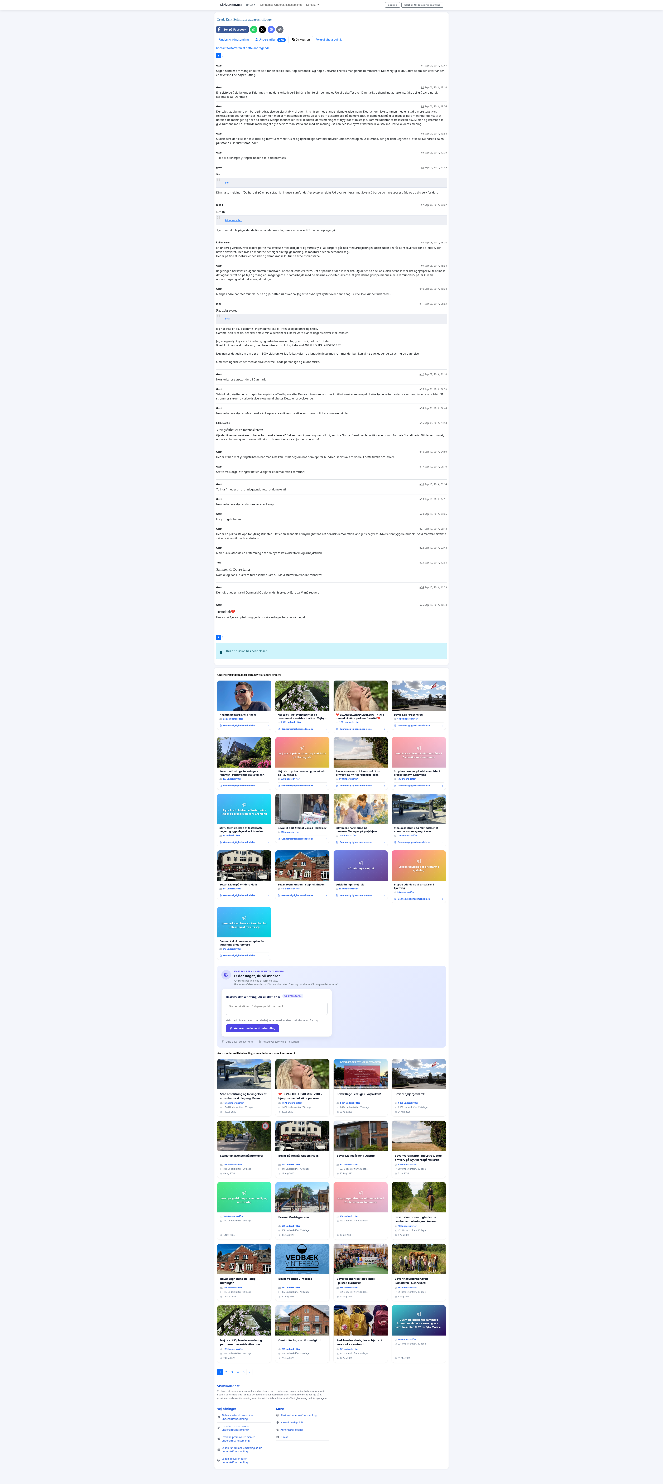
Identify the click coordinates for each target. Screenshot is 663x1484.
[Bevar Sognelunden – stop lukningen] (302, 874)
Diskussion (302, 39)
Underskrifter (271, 39)
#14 (422, 408)
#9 (422, 265)
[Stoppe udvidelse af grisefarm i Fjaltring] (419, 876)
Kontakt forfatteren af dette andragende (243, 48)
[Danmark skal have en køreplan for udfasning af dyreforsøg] (244, 933)
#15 (422, 423)
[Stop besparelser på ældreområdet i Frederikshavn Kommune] (419, 763)
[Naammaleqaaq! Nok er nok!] (244, 705)
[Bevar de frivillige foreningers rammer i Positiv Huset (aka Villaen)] (244, 763)
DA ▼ (252, 4)
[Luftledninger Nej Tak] (361, 874)
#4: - (228, 183)
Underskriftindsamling (234, 39)
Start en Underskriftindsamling (422, 4)
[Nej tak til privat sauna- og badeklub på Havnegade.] (302, 763)
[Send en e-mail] (271, 29)
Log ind (392, 4)
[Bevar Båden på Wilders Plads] (244, 874)
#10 (422, 288)
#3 (422, 106)
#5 (422, 152)
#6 (422, 167)
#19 (422, 499)
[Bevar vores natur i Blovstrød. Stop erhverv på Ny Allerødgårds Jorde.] (361, 763)
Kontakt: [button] (311, 4)
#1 (422, 65)
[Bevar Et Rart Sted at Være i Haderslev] (302, 818)
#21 (422, 528)
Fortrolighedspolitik (329, 39)
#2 (422, 87)
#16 (422, 451)
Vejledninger (226, 1409)
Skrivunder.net (231, 5)
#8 (422, 242)
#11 (422, 303)
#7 (422, 204)
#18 (422, 484)
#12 (422, 374)
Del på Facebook (235, 29)
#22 (422, 547)
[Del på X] (262, 29)
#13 (422, 389)
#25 (422, 604)
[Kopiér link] (280, 29)
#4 (422, 133)
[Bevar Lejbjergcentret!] (419, 705)
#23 (422, 562)
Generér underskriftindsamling (254, 1028)
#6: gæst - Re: (233, 220)
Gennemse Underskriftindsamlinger (281, 4)
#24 (422, 587)
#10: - (228, 319)
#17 (422, 466)
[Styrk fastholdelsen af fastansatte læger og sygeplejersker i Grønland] (244, 820)
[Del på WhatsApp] (253, 29)
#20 (422, 513)
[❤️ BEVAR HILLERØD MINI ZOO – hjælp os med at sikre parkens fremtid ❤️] (361, 707)
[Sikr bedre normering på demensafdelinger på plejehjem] (361, 820)
